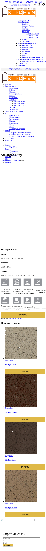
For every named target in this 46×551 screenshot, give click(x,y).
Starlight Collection (13, 160)
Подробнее (9, 360)
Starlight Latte (10, 365)
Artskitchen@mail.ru (20, 5)
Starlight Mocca (11, 508)
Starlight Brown (11, 412)
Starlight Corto (10, 460)
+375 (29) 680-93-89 (13, 2)
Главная (4, 160)
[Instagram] (43, 5)
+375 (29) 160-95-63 (33, 2)
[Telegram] (34, 5)
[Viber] (38, 5)
